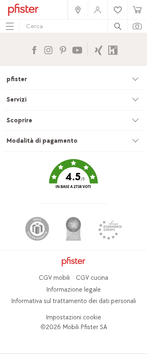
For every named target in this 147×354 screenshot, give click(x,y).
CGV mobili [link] (54, 278)
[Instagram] (48, 49)
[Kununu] (113, 49)
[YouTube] (77, 49)
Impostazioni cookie (73, 317)
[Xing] (98, 49)
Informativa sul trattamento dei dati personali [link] (73, 301)
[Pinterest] (63, 49)
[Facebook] (34, 49)
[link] (77, 9)
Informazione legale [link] (73, 290)
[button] (73, 180)
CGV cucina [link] (92, 278)
